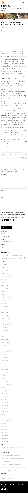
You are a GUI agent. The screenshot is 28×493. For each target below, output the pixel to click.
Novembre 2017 (4, 420)
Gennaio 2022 (4, 294)
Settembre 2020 (5, 327)
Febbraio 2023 (4, 273)
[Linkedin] (2, 489)
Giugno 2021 (4, 309)
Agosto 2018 (4, 393)
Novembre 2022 (4, 276)
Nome (3, 190)
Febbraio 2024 (4, 267)
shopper (11, 447)
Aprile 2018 (3, 405)
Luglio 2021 (3, 306)
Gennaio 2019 (4, 378)
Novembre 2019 (4, 351)
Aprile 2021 (3, 312)
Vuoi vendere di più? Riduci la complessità (10, 455)
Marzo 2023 (4, 270)
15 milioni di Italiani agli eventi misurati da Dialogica (12, 458)
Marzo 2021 (4, 315)
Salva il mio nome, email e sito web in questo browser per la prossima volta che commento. (13, 213)
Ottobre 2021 (4, 300)
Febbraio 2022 (4, 291)
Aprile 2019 (3, 369)
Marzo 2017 (4, 441)
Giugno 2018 (4, 399)
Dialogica (6, 5)
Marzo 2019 (4, 372)
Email (3, 197)
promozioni (16, 447)
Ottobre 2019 (4, 354)
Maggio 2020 (4, 336)
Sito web (3, 204)
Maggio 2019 (4, 366)
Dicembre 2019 (4, 348)
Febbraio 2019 (4, 375)
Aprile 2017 (3, 438)
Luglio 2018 (3, 396)
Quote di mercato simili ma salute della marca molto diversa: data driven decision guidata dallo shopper (20, 157)
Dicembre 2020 (4, 321)
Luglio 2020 (3, 330)
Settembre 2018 (5, 390)
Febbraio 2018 (4, 411)
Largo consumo (9, 146)
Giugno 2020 (4, 333)
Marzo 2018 (4, 408)
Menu (24, 2)
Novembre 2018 (4, 384)
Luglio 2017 (3, 429)
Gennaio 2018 (4, 414)
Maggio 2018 (4, 402)
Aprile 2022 (3, 285)
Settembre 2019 (5, 357)
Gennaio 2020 (4, 345)
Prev (1, 16)
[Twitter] (5, 489)
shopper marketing (5, 447)
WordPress (10, 484)
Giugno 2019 (4, 363)
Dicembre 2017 (4, 417)
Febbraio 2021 (4, 318)
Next (26, 16)
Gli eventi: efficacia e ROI (6, 461)
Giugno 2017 (4, 432)
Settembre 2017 (5, 426)
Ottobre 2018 (4, 387)
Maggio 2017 (4, 435)
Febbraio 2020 (4, 342)
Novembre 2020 (4, 324)
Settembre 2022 (5, 279)
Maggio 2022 (4, 282)
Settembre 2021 (5, 303)
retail (20, 447)
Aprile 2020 (3, 339)
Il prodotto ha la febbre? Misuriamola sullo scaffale (12, 23)
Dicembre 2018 (4, 381)
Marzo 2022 (4, 288)
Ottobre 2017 (4, 423)
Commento (4, 174)
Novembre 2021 (4, 297)
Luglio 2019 (3, 360)
